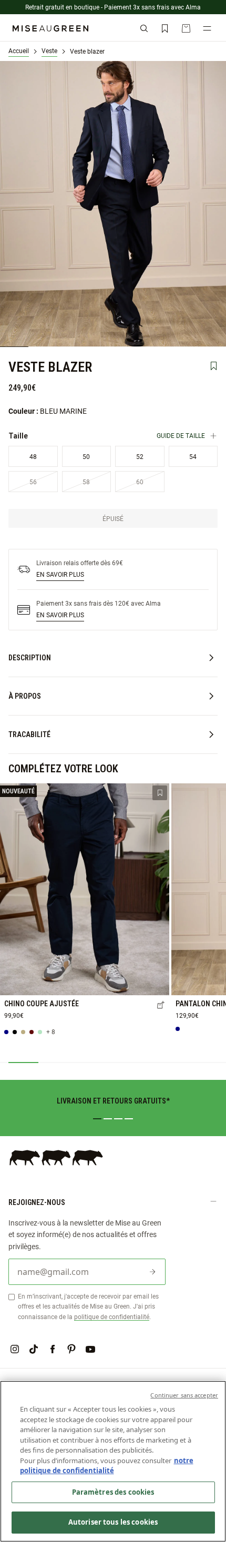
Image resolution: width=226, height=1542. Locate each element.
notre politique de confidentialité (106, 1466)
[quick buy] (161, 1005)
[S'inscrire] (152, 1271)
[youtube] (90, 1349)
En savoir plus (60, 574)
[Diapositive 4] (129, 1118)
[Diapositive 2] (108, 1118)
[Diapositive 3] (118, 1118)
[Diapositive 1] (97, 1118)
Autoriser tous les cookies (113, 1522)
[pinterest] (71, 1349)
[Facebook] (52, 1349)
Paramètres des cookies (113, 1492)
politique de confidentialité (111, 1316)
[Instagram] (14, 1349)
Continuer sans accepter (184, 1395)
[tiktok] (33, 1349)
